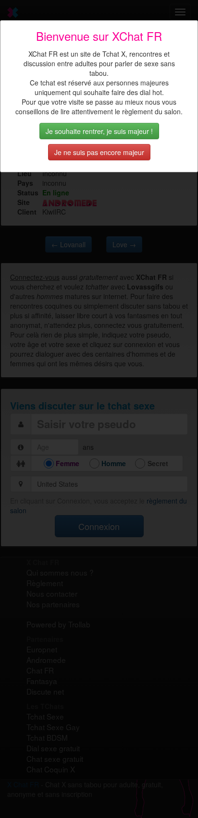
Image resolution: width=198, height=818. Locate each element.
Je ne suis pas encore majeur (99, 152)
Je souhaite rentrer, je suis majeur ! (99, 131)
